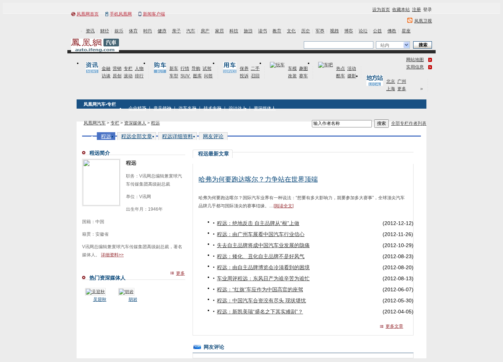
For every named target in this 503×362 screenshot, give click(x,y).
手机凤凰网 (121, 14)
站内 (384, 45)
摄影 (351, 75)
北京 (390, 81)
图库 (197, 75)
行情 (184, 68)
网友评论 (213, 136)
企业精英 (137, 108)
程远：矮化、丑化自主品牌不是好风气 (261, 256)
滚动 (128, 75)
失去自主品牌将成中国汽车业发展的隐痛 (263, 245)
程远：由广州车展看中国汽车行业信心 (261, 234)
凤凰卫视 (423, 21)
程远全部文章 (136, 136)
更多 (401, 88)
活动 (351, 68)
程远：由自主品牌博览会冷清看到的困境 (263, 267)
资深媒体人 (265, 108)
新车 (173, 68)
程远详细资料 (177, 136)
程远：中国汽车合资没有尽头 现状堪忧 (261, 300)
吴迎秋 (99, 299)
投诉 (244, 75)
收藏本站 (401, 9)
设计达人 (237, 108)
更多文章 (394, 326)
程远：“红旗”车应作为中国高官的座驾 (260, 289)
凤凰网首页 (88, 14)
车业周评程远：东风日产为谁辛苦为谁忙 (263, 278)
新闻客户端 (154, 14)
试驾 (207, 68)
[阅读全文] (283, 205)
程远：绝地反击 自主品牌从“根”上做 (258, 223)
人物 (139, 68)
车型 (173, 75)
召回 (255, 75)
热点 (340, 68)
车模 (292, 68)
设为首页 (381, 9)
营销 (117, 68)
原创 (117, 75)
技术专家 (212, 108)
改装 (292, 75)
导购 (195, 68)
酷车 (340, 75)
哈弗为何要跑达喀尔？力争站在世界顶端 (258, 179)
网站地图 (415, 59)
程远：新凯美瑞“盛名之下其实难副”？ (260, 311)
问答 (208, 75)
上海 (390, 88)
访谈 (106, 75)
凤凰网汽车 (95, 123)
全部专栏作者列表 (408, 123)
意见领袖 (162, 108)
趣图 (303, 68)
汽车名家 (187, 108)
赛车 (303, 75)
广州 (401, 81)
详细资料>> (112, 254)
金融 (106, 68)
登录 (427, 9)
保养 (244, 68)
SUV (185, 75)
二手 (255, 68)
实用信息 (415, 67)
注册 (416, 9)
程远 (155, 123)
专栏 (128, 68)
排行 (139, 75)
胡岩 (133, 299)
